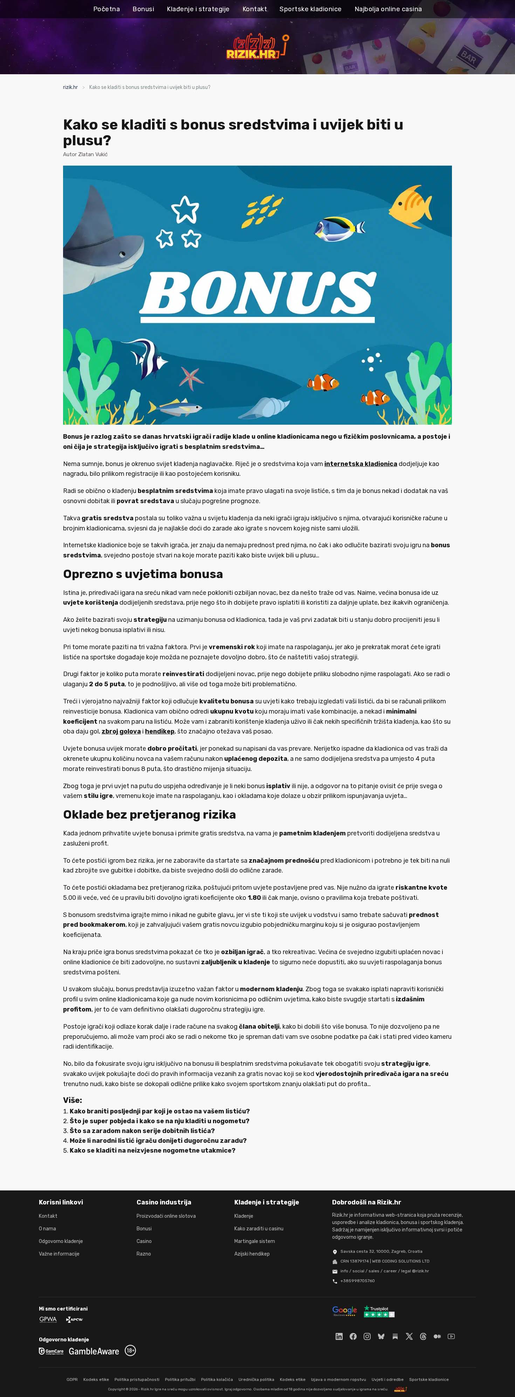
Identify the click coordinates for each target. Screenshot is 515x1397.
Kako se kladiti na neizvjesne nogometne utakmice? (152, 1150)
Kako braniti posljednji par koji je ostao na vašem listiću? (160, 1111)
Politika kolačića (217, 1379)
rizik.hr (70, 87)
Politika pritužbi (180, 1379)
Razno (144, 1254)
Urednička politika (256, 1379)
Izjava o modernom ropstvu (338, 1379)
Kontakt (254, 9)
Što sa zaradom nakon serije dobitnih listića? (142, 1131)
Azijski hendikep (252, 1254)
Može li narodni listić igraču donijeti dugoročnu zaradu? (158, 1141)
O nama (47, 1229)
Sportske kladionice (311, 9)
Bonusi (143, 9)
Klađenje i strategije (198, 9)
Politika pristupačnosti (137, 1379)
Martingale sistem (254, 1241)
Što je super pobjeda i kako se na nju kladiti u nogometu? (159, 1121)
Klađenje (243, 1216)
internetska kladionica (360, 464)
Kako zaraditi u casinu (258, 1229)
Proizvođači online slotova (166, 1216)
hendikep (159, 731)
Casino (144, 1241)
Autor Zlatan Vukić (85, 154)
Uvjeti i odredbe (388, 1379)
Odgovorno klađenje (61, 1241)
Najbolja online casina (388, 9)
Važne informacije (59, 1254)
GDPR (72, 1379)
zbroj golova (121, 731)
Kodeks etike (96, 1379)
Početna (106, 9)
